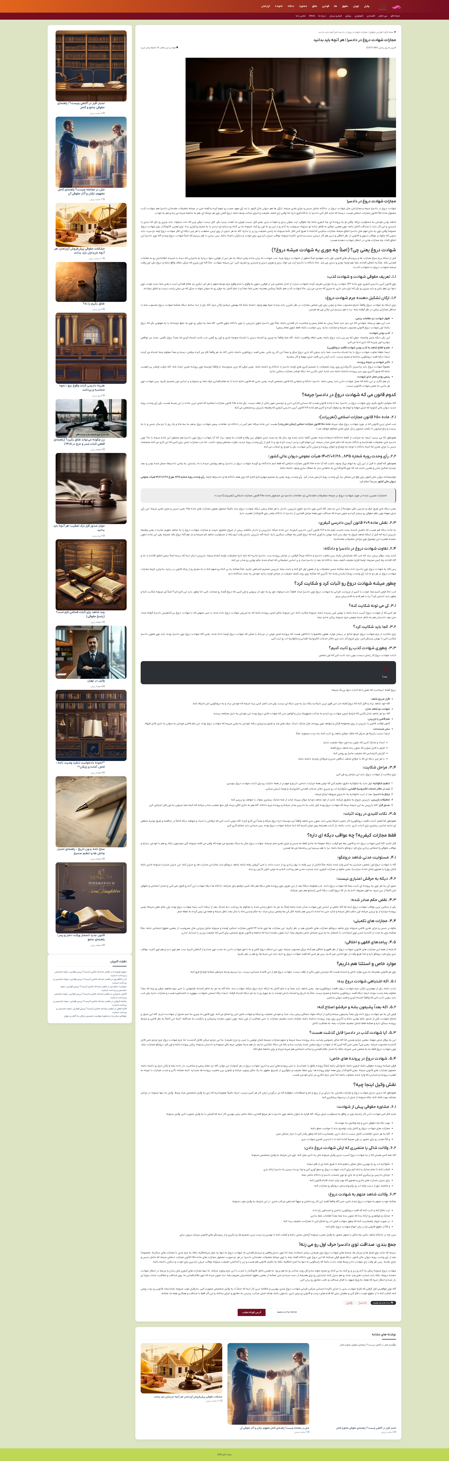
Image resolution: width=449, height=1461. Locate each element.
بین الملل (382, 15)
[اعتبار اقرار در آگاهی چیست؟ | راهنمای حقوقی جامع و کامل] (355, 1384)
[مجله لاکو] (388, 6)
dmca (312, 15)
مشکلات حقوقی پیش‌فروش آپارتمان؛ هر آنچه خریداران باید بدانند (188, 1397)
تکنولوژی (359, 15)
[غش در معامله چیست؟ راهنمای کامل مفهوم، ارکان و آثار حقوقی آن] (268, 1384)
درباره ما (322, 15)
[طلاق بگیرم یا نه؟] (91, 282)
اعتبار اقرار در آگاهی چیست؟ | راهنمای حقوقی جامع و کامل (366, 1428)
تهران (356, 6)
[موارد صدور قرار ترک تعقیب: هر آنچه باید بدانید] (91, 488)
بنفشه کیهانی (120, 1001)
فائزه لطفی (122, 1008)
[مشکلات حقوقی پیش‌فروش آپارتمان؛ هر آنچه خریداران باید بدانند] (181, 1368)
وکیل (366, 6)
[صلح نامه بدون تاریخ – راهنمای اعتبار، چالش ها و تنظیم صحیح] (91, 811)
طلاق (314, 6)
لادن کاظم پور (120, 979)
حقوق (345, 6)
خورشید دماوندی (118, 986)
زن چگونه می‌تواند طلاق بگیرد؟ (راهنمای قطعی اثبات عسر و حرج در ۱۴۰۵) (79, 442)
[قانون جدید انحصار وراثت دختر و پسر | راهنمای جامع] (91, 897)
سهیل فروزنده (120, 971)
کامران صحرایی (120, 993)
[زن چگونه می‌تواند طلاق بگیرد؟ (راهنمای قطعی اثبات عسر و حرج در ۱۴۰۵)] (91, 418)
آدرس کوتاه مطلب (251, 1312)
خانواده (279, 6)
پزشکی (348, 15)
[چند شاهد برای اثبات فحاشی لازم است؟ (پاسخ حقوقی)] (91, 574)
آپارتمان (265, 6)
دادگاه (291, 6)
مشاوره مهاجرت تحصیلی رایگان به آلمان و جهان (86, 1016)
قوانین (325, 6)
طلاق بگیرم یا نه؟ (94, 304)
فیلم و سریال (335, 15)
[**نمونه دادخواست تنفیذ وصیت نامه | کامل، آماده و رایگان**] (91, 725)
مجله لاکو (395, 15)
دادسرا (363, 1303)
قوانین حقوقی (376, 32)
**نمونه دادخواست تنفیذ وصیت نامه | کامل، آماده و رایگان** (80, 765)
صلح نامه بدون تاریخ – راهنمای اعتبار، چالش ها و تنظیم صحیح (81, 851)
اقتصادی (371, 15)
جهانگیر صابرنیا (119, 1016)
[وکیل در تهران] (91, 652)
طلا (335, 6)
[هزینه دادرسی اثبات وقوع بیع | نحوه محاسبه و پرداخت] (91, 348)
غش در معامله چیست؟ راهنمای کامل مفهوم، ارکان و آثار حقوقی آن (274, 1428)
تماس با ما (301, 15)
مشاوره (303, 6)
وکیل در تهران (96, 681)
